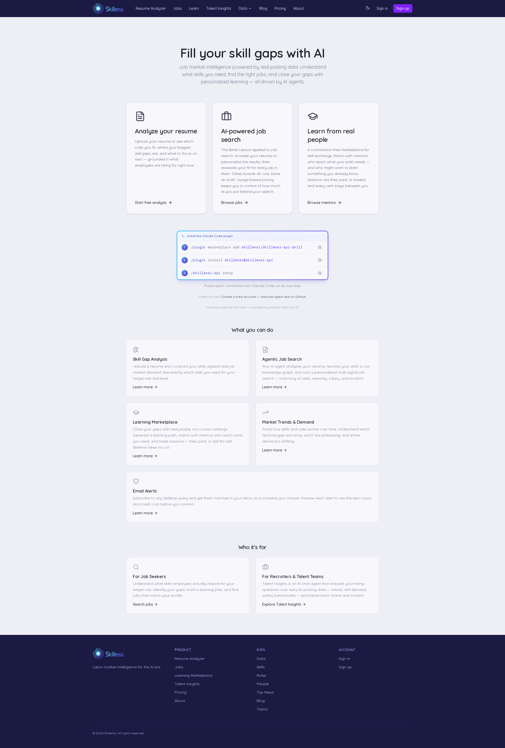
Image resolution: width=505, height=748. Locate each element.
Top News (265, 692)
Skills (261, 667)
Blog (263, 8)
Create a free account (238, 297)
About (298, 8)
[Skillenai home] (108, 8)
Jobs (177, 8)
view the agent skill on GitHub (283, 297)
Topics (262, 709)
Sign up (402, 8)
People (263, 683)
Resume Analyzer (151, 8)
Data (243, 8)
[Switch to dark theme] (367, 8)
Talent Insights (218, 8)
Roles (261, 675)
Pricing (280, 8)
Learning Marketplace (193, 675)
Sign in (382, 8)
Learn (194, 8)
